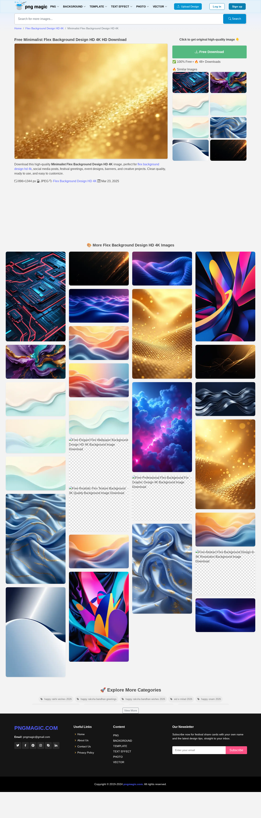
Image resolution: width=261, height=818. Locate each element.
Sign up (237, 6)
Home (18, 28)
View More (130, 710)
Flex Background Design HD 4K (44, 28)
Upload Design (189, 6)
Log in (217, 6)
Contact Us (84, 746)
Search (236, 18)
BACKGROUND (122, 740)
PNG (116, 735)
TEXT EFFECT (122, 751)
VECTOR (118, 762)
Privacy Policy (85, 752)
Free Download (211, 52)
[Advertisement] (130, 212)
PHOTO (118, 756)
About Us (82, 740)
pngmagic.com (36, 728)
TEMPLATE (120, 746)
